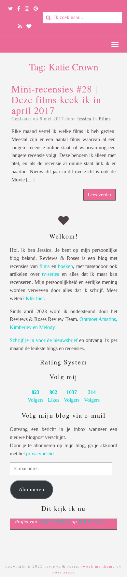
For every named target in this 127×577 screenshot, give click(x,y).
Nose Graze (63, 572)
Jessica (84, 119)
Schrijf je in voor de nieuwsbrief (44, 340)
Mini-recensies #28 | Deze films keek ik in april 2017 (56, 99)
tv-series (50, 274)
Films (105, 119)
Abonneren (31, 489)
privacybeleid (40, 453)
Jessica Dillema (54, 521)
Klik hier (35, 298)
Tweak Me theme (98, 566)
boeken (65, 266)
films (44, 266)
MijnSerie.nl (90, 521)
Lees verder (99, 194)
